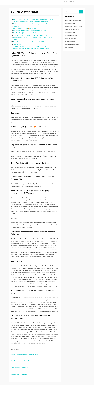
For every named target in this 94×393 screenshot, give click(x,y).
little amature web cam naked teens (73, 26)
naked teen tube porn (70, 23)
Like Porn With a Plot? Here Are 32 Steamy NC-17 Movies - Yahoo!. (31, 48)
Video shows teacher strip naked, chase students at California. (30, 42)
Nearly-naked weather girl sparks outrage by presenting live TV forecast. (33, 37)
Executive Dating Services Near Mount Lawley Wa (24, 354)
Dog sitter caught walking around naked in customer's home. (29, 30)
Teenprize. (16, 26)
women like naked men (70, 38)
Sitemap (71, 1)
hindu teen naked (69, 47)
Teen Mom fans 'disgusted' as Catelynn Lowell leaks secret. (29, 46)
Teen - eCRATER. (18, 44)
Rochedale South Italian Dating (19, 374)
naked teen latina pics (70, 41)
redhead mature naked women (72, 29)
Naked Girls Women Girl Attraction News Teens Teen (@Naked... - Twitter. (33, 19)
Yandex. (15, 39)
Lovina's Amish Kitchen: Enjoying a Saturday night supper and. (30, 24)
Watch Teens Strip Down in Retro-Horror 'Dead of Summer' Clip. (30, 35)
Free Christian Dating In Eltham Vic (20, 361)
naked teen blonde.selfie (71, 35)
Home (65, 1)
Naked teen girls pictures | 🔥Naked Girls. (24, 28)
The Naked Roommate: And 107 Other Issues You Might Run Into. (31, 21)
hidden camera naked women (72, 44)
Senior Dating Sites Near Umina (19, 367)
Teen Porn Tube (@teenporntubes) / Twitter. (25, 33)
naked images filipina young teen (73, 20)
